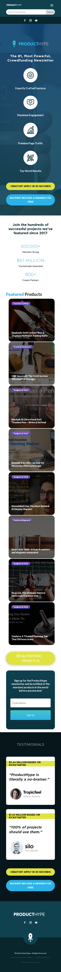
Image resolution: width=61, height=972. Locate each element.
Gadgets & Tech (21, 390)
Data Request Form (42, 957)
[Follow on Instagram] (30, 20)
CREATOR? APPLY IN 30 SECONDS (30, 186)
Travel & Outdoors (22, 347)
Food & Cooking (21, 303)
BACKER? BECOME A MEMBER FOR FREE (30, 200)
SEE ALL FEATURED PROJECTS (28, 658)
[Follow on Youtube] (36, 20)
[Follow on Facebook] (25, 20)
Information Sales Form (30, 962)
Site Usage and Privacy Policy (22, 957)
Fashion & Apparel (22, 520)
